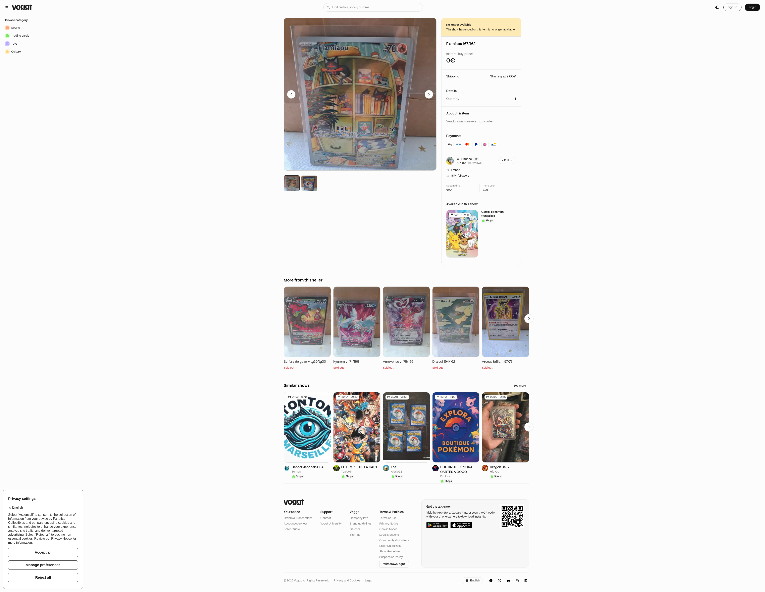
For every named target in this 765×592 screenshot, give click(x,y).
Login (752, 7)
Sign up (732, 7)
